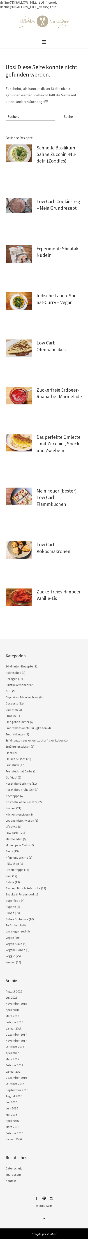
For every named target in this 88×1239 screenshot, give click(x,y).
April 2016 (12, 1121)
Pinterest (44, 1200)
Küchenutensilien (17, 814)
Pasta (9, 851)
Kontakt (11, 1181)
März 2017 (12, 1059)
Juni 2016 (12, 1108)
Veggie (10, 956)
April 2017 (12, 1053)
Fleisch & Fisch (15, 759)
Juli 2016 (11, 1102)
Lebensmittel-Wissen (20, 820)
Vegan (10, 938)
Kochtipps (12, 796)
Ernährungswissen (18, 746)
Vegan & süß (14, 944)
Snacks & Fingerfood (20, 894)
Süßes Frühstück (17, 919)
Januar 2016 (14, 1139)
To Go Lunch (14, 925)
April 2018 (12, 1010)
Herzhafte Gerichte (18, 783)
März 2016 (12, 1127)
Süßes (10, 913)
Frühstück (12, 765)
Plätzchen (12, 864)
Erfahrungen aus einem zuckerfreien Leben (35, 740)
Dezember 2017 (16, 1034)
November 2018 (16, 1004)
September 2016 (17, 1090)
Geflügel (11, 777)
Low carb (12, 833)
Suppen (11, 907)
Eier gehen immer (17, 722)
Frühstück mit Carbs (19, 771)
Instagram (51, 1200)
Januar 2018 (14, 1028)
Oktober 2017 (15, 1047)
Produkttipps (14, 870)
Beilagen (11, 679)
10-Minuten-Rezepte (19, 666)
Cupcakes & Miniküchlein (22, 697)
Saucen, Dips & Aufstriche (23, 888)
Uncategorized (16, 931)
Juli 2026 (11, 997)
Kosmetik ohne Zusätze (22, 802)
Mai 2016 (11, 1115)
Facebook (36, 1200)
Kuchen (11, 808)
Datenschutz (14, 1168)
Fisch (9, 753)
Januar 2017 (14, 1071)
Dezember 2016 (16, 1078)
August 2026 (14, 991)
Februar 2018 (14, 1022)
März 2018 (12, 1016)
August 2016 (14, 1096)
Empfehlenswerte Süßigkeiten (26, 728)
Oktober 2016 (15, 1084)
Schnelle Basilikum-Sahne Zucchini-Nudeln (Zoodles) (57, 154)
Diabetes (12, 710)
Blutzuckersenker (18, 685)
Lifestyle (11, 827)
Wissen (10, 962)
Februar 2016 (14, 1133)
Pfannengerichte (17, 857)
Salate (10, 882)
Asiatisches (13, 673)
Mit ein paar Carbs (18, 845)
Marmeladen (14, 839)
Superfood (13, 901)
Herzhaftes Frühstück (20, 790)
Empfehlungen (15, 734)
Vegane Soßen (15, 950)
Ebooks (11, 716)
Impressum (13, 1174)
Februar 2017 (14, 1065)
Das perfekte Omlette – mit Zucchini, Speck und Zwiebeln (59, 443)
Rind (9, 876)
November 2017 (16, 1041)
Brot (9, 691)
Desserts (12, 703)
